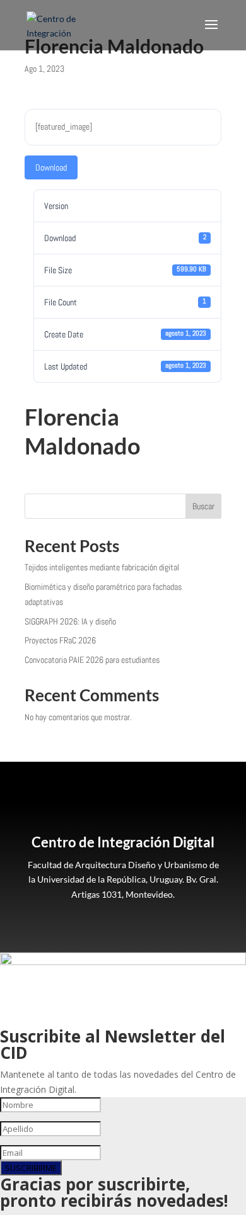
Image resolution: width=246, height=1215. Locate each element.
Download (51, 167)
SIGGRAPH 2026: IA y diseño (70, 621)
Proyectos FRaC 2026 (60, 640)
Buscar (203, 506)
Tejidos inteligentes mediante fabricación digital (102, 567)
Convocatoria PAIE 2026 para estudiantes (92, 659)
